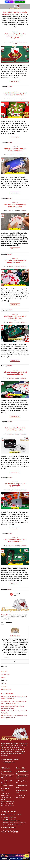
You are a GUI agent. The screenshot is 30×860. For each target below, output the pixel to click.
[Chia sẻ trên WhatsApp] (2, 831)
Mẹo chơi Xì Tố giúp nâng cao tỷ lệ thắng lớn (15, 485)
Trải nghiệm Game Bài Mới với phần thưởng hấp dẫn (15, 373)
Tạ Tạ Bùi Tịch (22, 99)
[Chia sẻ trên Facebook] (5, 831)
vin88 (3, 793)
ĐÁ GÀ (3, 677)
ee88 (7, 795)
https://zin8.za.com (15, 814)
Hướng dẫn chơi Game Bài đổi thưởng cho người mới (15, 261)
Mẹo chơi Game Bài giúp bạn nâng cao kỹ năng (15, 205)
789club (8, 797)
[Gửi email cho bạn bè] (11, 831)
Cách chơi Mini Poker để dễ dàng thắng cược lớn (15, 429)
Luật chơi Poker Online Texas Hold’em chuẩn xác (15, 540)
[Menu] (2, 6)
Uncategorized (6, 689)
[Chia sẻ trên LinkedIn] (17, 831)
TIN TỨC (4, 686)
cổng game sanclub (7, 803)
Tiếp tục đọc (15, 81)
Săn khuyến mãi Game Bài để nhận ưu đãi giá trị (15, 317)
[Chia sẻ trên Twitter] (8, 831)
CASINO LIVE (5, 674)
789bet (3, 797)
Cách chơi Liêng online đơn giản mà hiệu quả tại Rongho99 (15, 36)
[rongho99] (15, 6)
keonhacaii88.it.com (7, 806)
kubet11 (3, 799)
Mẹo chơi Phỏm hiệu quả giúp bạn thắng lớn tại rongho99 (15, 94)
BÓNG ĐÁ (4, 671)
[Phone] (15, 661)
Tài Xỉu (3, 683)
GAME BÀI (15, 32)
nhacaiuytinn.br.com (8, 802)
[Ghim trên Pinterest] (14, 831)
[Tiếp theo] (18, 594)
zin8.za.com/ (6, 657)
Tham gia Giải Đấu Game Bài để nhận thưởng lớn (15, 150)
